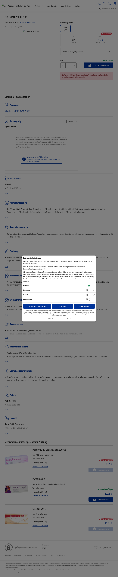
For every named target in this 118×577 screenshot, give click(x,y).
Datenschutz (50, 318)
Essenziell (26, 286)
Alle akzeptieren (84, 306)
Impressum (68, 318)
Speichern (62, 306)
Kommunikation (27, 299)
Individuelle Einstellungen (37, 306)
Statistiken (26, 295)
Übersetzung (26, 290)
